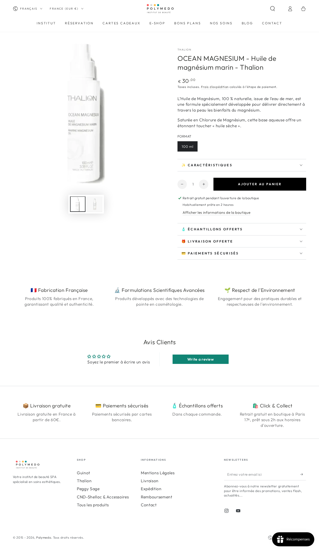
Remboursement (156, 497)
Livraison (150, 480)
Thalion (84, 480)
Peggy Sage (88, 488)
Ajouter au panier (260, 184)
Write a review (200, 359)
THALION (184, 49)
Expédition (151, 488)
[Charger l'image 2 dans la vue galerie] (94, 204)
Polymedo (43, 537)
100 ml (188, 146)
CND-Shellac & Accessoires (103, 497)
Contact (149, 504)
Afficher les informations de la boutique (216, 212)
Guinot (83, 472)
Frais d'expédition (215, 87)
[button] (276, 8)
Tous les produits (93, 504)
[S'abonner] (303, 474)
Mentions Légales (158, 472)
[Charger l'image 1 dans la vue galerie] (77, 204)
